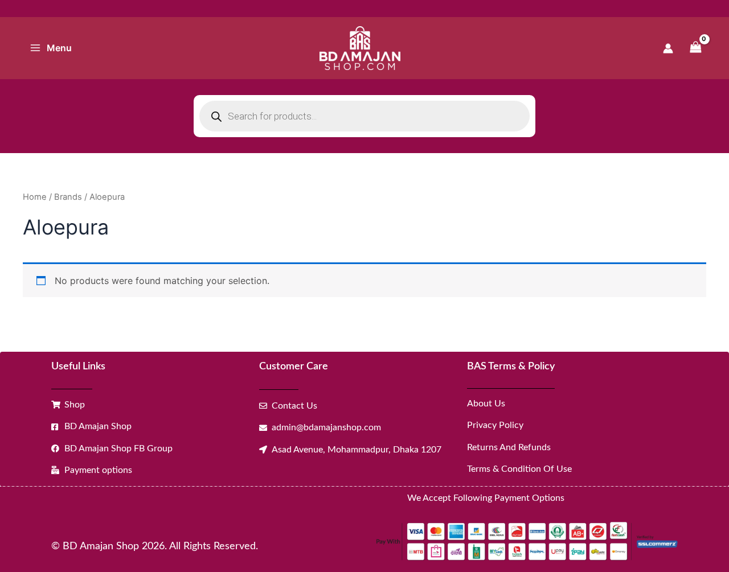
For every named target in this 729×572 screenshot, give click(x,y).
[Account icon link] (668, 48)
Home (35, 197)
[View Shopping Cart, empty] (695, 48)
